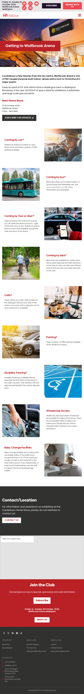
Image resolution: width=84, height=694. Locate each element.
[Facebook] (24, 3)
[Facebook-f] (4, 633)
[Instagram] (30, 3)
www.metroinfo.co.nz (55, 187)
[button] (80, 15)
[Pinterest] (30, 8)
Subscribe (42, 600)
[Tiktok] (24, 8)
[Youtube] (36, 3)
